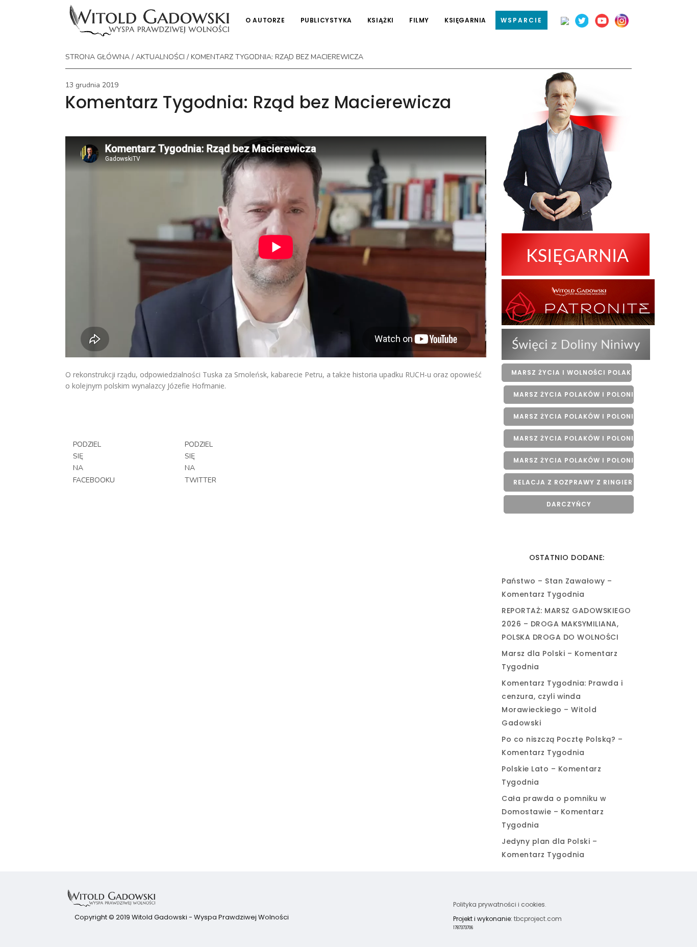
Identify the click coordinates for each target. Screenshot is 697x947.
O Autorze (265, 20)
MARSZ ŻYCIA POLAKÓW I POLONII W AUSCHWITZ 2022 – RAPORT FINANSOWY (573, 460)
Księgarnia (465, 20)
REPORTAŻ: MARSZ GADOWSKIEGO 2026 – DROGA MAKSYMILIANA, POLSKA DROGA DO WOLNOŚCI (566, 623)
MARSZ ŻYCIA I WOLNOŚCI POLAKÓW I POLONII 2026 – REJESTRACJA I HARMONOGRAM (571, 372)
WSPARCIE (521, 20)
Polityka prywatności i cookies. (499, 904)
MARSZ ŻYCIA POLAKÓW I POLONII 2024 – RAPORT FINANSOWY (573, 416)
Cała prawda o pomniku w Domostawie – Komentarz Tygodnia (554, 811)
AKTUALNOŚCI (160, 57)
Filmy (419, 20)
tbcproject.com (538, 918)
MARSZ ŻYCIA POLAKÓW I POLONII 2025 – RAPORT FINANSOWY (573, 394)
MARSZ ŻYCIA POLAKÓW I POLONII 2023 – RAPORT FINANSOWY (573, 438)
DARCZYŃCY (568, 504)
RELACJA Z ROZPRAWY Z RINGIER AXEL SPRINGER (573, 482)
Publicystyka (326, 20)
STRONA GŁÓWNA (97, 57)
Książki (380, 20)
